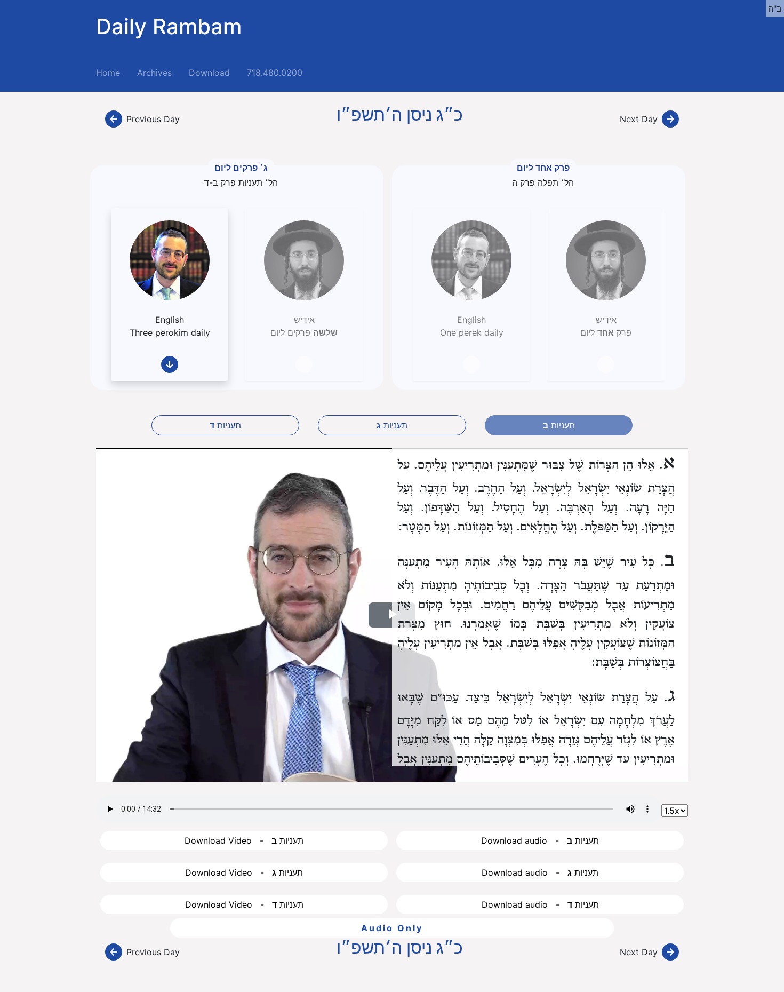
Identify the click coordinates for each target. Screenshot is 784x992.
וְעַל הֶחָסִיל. (519, 508)
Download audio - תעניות (540, 840)
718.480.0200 (274, 72)
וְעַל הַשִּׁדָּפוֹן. (452, 508)
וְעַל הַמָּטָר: (424, 527)
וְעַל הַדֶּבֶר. (443, 488)
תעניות (225, 425)
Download (209, 72)
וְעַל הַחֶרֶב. (500, 488)
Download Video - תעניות (244, 840)
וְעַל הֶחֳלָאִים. (546, 527)
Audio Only (392, 928)
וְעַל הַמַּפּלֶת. (608, 527)
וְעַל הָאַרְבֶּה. (586, 508)
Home (112, 72)
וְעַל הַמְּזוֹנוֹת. (483, 527)
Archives (154, 72)
